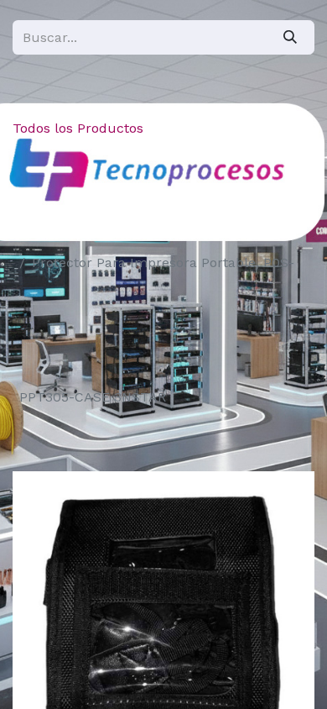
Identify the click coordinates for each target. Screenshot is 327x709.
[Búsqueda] (290, 37)
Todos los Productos (78, 128)
